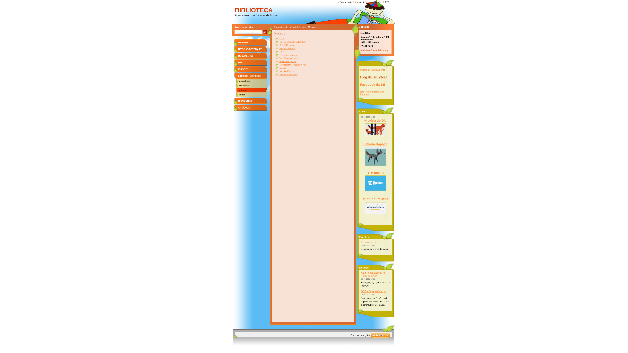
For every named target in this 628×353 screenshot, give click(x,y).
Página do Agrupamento (372, 69)
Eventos (243, 69)
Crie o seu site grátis (360, 335)
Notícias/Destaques (250, 49)
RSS (387, 2)
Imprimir (360, 2)
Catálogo (244, 108)
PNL (240, 62)
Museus (243, 90)
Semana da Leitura (371, 242)
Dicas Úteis (245, 101)
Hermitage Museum (288, 55)
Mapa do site (375, 2)
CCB (281, 38)
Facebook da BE (372, 84)
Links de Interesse (297, 27)
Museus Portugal (287, 48)
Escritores (244, 85)
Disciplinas (244, 81)
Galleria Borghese (287, 61)
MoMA (282, 68)
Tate (281, 51)
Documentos (245, 56)
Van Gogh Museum (288, 58)
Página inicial (280, 27)
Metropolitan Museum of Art (292, 65)
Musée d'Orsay (286, 71)
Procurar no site (244, 27)
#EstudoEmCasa (375, 199)
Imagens (243, 42)
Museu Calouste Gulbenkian (292, 42)
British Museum (286, 45)
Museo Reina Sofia (288, 74)
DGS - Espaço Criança (373, 291)
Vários (242, 94)
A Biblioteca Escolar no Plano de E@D (373, 274)
